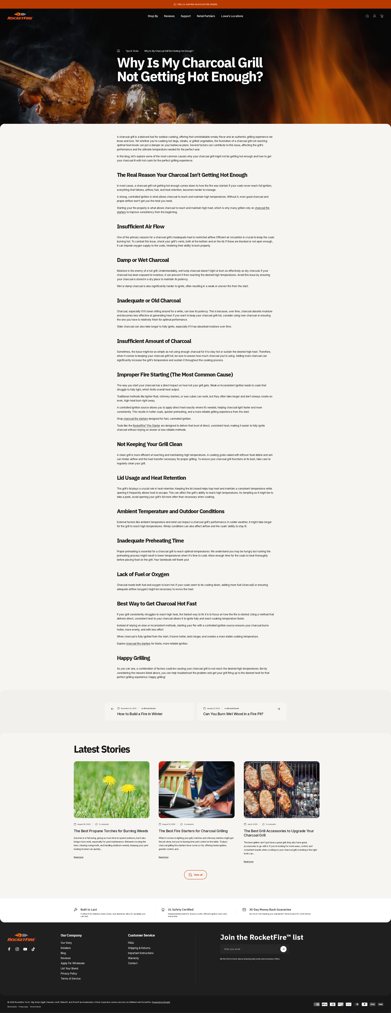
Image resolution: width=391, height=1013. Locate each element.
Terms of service (35, 1007)
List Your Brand (69, 968)
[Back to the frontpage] (118, 50)
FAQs (131, 942)
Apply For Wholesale (72, 963)
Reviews (66, 958)
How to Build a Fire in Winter (140, 714)
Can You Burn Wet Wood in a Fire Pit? (233, 714)
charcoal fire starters (136, 418)
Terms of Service (71, 978)
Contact (132, 963)
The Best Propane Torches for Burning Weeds (111, 831)
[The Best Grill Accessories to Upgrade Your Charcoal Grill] (282, 789)
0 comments (104, 824)
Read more (78, 857)
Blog (63, 953)
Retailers (66, 948)
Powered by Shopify (161, 1002)
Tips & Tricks (132, 50)
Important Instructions (140, 953)
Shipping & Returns (139, 948)
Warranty (133, 958)
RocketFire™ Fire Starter (146, 425)
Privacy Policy (69, 973)
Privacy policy (23, 1007)
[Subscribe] (283, 949)
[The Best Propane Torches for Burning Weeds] (111, 789)
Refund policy (12, 1007)
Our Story (66, 942)
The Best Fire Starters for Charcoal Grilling (193, 831)
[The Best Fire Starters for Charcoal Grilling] (196, 789)
